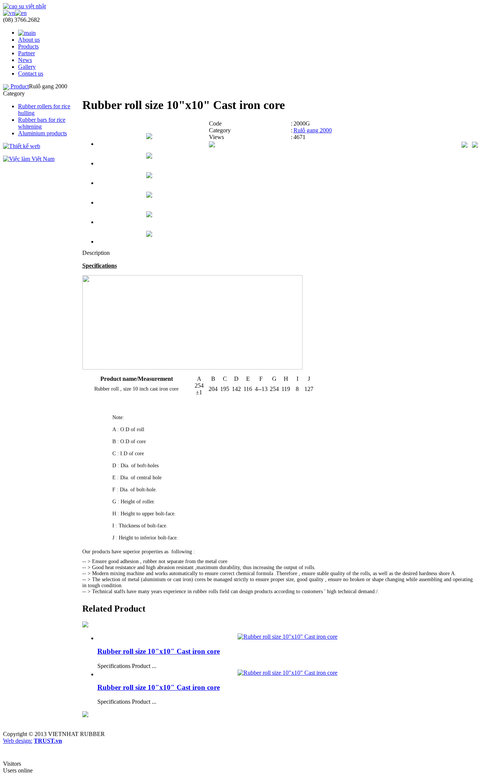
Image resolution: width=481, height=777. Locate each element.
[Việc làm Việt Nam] (28, 159)
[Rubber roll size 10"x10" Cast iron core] (287, 636)
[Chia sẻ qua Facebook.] (212, 145)
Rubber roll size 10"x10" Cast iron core (158, 651)
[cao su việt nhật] (24, 6)
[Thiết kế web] (21, 146)
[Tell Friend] (475, 144)
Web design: (17, 741)
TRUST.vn (48, 741)
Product (20, 86)
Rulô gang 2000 (312, 130)
